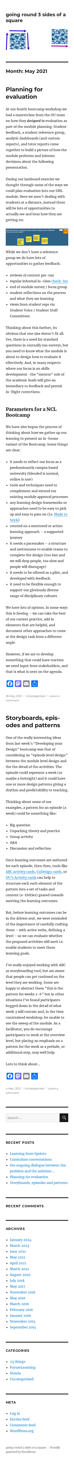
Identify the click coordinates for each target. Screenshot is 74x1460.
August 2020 (20, 1275)
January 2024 (20, 1240)
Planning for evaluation (24, 93)
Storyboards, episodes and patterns (33, 721)
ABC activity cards (20, 872)
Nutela (15, 1373)
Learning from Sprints (28, 1153)
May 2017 (17, 1286)
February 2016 (21, 1310)
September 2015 (23, 1327)
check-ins (59, 281)
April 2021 (18, 1263)
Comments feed (23, 1425)
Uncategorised (35, 696)
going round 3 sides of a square (26, 1447)
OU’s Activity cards (21, 877)
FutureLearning (23, 1367)
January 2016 (20, 1315)
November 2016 (23, 1292)
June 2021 (18, 1251)
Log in (15, 1413)
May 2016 (17, 1298)
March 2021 (19, 1269)
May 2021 (17, 1257)
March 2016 (19, 1304)
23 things (17, 1361)
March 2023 (19, 1245)
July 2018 (17, 1280)
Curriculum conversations (31, 1159)
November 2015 (22, 1321)
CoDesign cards (49, 872)
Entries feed (19, 1419)
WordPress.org (22, 1431)
